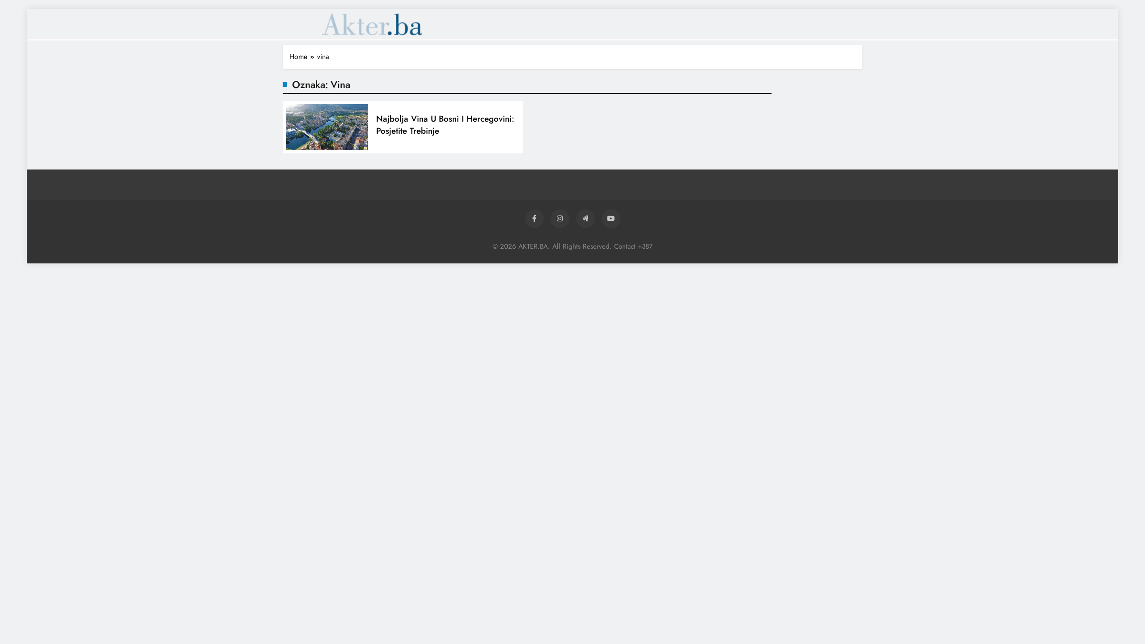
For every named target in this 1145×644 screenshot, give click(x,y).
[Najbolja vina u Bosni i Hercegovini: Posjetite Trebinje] (327, 127)
